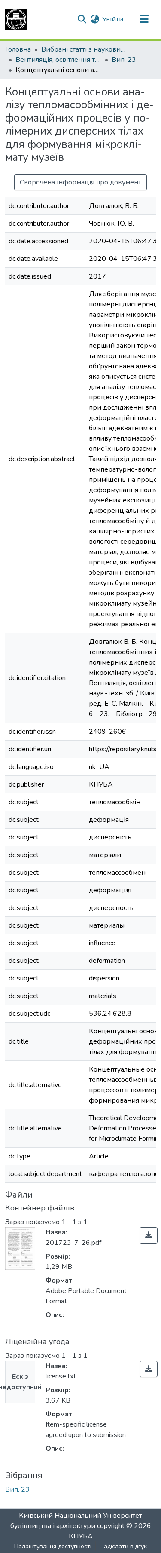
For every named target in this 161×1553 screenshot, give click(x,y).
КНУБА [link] (81, 1536)
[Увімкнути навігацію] (144, 19)
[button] (16, 19)
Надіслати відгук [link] (123, 1546)
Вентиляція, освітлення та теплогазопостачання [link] (58, 59)
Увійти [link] (112, 19)
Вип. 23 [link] (124, 59)
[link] (149, 1235)
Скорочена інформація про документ (80, 182)
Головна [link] (18, 49)
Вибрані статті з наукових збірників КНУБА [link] (84, 49)
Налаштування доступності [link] (52, 1546)
